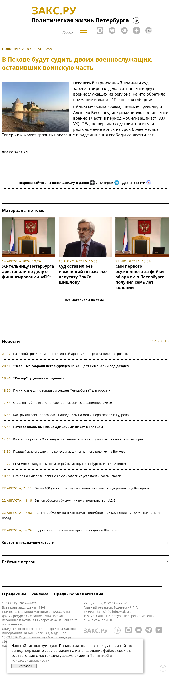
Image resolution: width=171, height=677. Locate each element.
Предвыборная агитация (78, 594)
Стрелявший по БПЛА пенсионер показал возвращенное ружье (62, 402)
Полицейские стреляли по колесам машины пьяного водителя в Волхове (69, 451)
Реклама (39, 594)
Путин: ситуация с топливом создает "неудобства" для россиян (62, 390)
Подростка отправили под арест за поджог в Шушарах (76, 530)
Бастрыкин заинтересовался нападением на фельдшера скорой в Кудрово (71, 415)
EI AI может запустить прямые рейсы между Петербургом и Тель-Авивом (69, 464)
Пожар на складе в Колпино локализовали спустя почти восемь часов (67, 476)
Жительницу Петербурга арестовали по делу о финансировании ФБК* (28, 271)
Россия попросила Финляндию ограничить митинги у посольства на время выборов (78, 439)
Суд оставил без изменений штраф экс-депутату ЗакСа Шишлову (83, 274)
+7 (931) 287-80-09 (97, 611)
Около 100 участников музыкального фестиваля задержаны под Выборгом (91, 488)
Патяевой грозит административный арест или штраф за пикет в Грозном (70, 354)
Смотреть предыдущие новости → (85, 542)
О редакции (14, 594)
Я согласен (24, 666)
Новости (10, 49)
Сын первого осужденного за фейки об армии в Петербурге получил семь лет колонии (139, 276)
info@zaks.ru (121, 611)
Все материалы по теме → (86, 300)
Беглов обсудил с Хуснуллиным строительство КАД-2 (74, 500)
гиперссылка (47, 620)
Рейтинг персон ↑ (85, 562)
